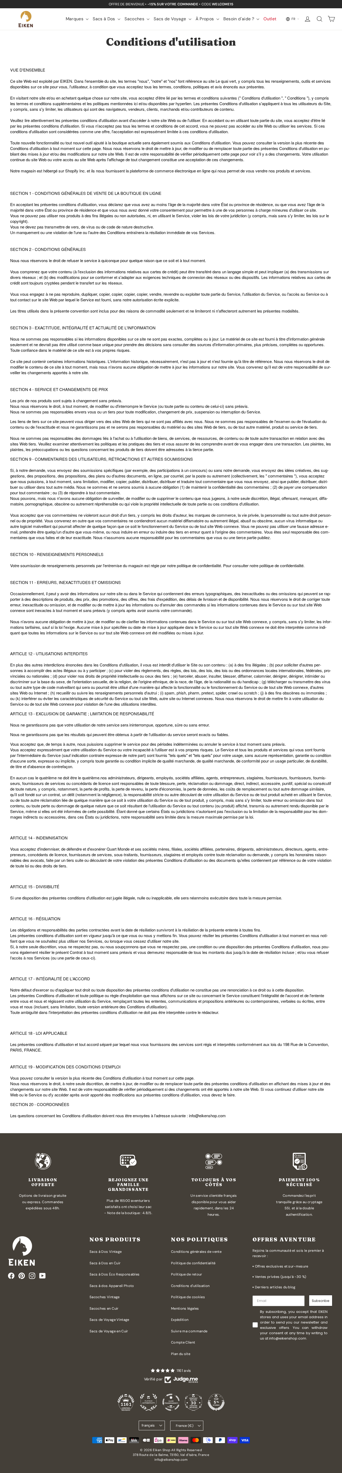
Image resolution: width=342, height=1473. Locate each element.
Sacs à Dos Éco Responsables (114, 1274)
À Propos (205, 19)
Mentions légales (185, 1308)
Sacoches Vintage (105, 1297)
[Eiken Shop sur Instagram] (32, 1276)
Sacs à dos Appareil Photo (112, 1286)
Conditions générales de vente (196, 1251)
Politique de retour (186, 1274)
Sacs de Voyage (170, 19)
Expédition (180, 1319)
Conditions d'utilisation (190, 1286)
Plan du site (180, 1354)
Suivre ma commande (189, 1331)
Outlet (269, 19)
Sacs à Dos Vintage (106, 1251)
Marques (75, 19)
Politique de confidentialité (193, 1263)
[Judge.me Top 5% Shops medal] (216, 1402)
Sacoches (135, 19)
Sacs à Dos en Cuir (105, 1263)
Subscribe (320, 1300)
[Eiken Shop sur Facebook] (11, 1276)
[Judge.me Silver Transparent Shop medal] (171, 1402)
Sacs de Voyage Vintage (109, 1319)
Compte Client (183, 1342)
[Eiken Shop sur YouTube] (42, 1276)
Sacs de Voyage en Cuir (109, 1331)
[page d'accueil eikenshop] (25, 19)
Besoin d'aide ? (239, 19)
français (148, 1425)
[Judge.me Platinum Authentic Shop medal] (148, 1402)
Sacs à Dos (104, 19)
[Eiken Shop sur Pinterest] (21, 1276)
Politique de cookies (188, 1297)
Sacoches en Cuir (104, 1308)
